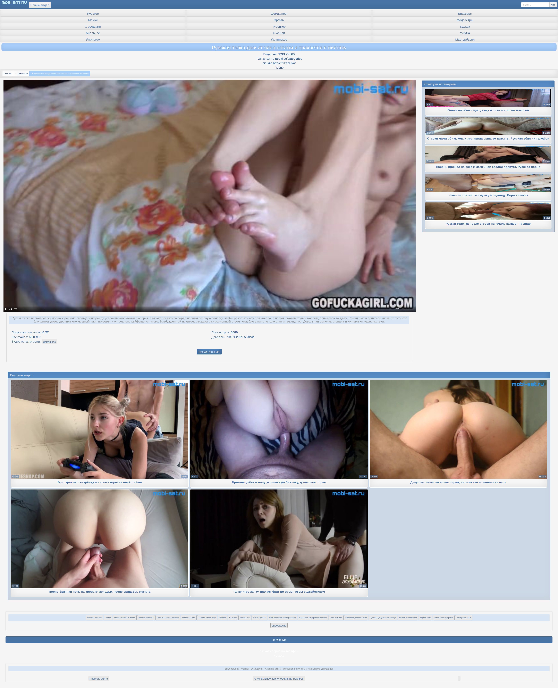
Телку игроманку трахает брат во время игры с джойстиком (279, 591)
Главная (7, 73)
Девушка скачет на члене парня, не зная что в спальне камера (458, 482)
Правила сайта (99, 678)
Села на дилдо (336, 617)
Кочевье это (245, 617)
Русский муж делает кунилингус (383, 617)
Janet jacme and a (463, 617)
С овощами (93, 26)
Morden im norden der (408, 617)
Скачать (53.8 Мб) (209, 352)
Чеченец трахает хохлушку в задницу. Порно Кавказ (488, 195)
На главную (279, 639)
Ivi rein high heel (259, 617)
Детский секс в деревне (443, 617)
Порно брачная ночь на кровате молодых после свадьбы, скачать (100, 591)
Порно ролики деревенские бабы (313, 617)
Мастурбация (465, 39)
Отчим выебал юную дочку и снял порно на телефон (488, 110)
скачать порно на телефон (279, 651)
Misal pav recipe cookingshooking (282, 617)
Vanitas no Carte (188, 617)
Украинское (279, 39)
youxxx (279, 655)
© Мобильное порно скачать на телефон (279, 678)
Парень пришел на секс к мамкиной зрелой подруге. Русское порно (488, 167)
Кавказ (465, 26)
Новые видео (39, 5)
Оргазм (279, 20)
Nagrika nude (425, 617)
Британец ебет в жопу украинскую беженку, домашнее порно (279, 482)
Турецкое (279, 26)
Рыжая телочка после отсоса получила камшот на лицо (488, 223)
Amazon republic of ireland (124, 617)
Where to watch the (146, 617)
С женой (279, 33)
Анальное (93, 33)
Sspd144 (222, 617)
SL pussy (233, 617)
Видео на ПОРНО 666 (279, 54)
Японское (93, 39)
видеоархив (279, 625)
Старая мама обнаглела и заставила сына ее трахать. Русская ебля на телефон (488, 138)
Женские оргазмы (94, 617)
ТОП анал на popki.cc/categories (279, 58)
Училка (465, 33)
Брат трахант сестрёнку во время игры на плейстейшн (100, 482)
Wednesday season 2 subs (356, 617)
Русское (93, 13)
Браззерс (465, 13)
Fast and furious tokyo (207, 617)
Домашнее (279, 13)
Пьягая (108, 617)
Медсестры (465, 20)
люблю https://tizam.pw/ (279, 63)
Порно (279, 67)
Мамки (93, 20)
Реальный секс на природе (168, 617)
